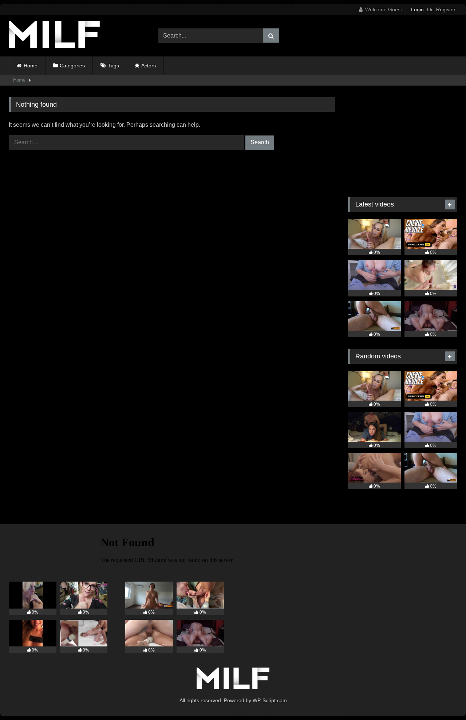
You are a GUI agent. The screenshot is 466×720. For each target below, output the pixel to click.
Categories (72, 65)
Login (417, 9)
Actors (148, 65)
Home (30, 65)
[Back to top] (443, 698)
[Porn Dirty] (54, 36)
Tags (113, 65)
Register (445, 9)
